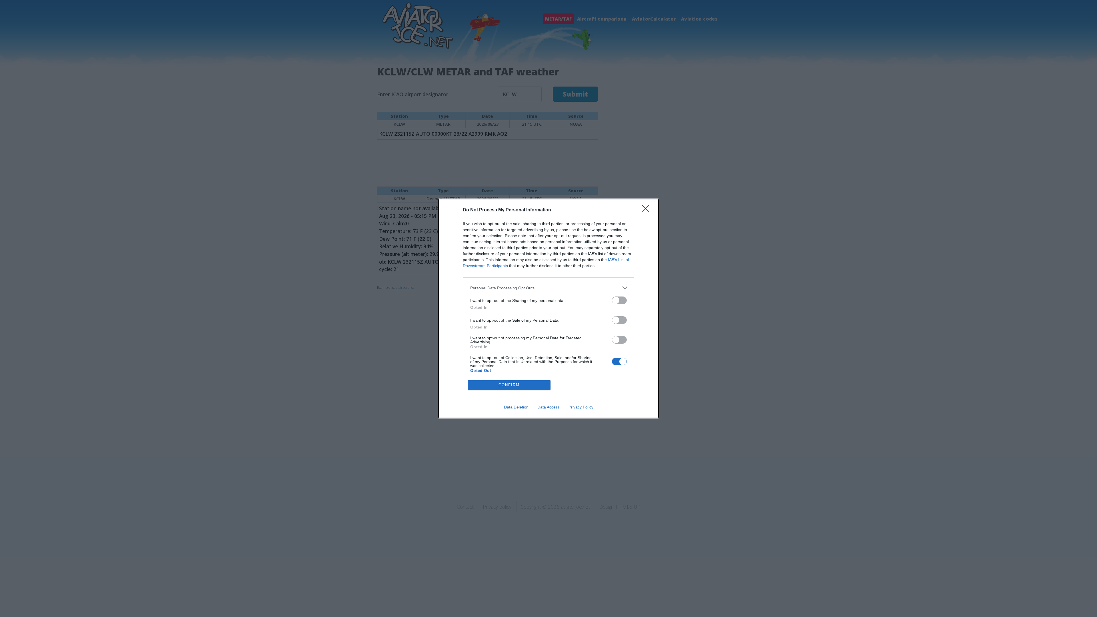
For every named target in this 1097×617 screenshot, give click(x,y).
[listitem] (548, 288)
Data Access (548, 407)
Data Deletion (516, 407)
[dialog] (548, 308)
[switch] (619, 300)
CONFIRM (509, 385)
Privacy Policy (580, 407)
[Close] (647, 210)
